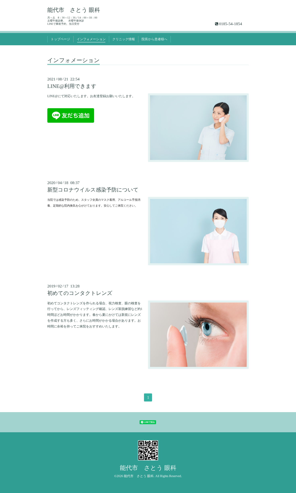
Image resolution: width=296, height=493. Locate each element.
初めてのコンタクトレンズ (79, 293)
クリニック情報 (123, 39)
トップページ (60, 39)
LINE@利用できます (71, 86)
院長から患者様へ (154, 39)
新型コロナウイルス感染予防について (93, 190)
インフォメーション (91, 39)
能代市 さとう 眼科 (73, 10)
